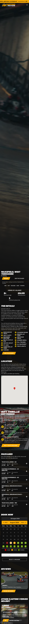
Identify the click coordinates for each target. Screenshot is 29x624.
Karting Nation (5, 282)
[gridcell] (3, 529)
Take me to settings (14, 620)
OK (5, 620)
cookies (12, 617)
